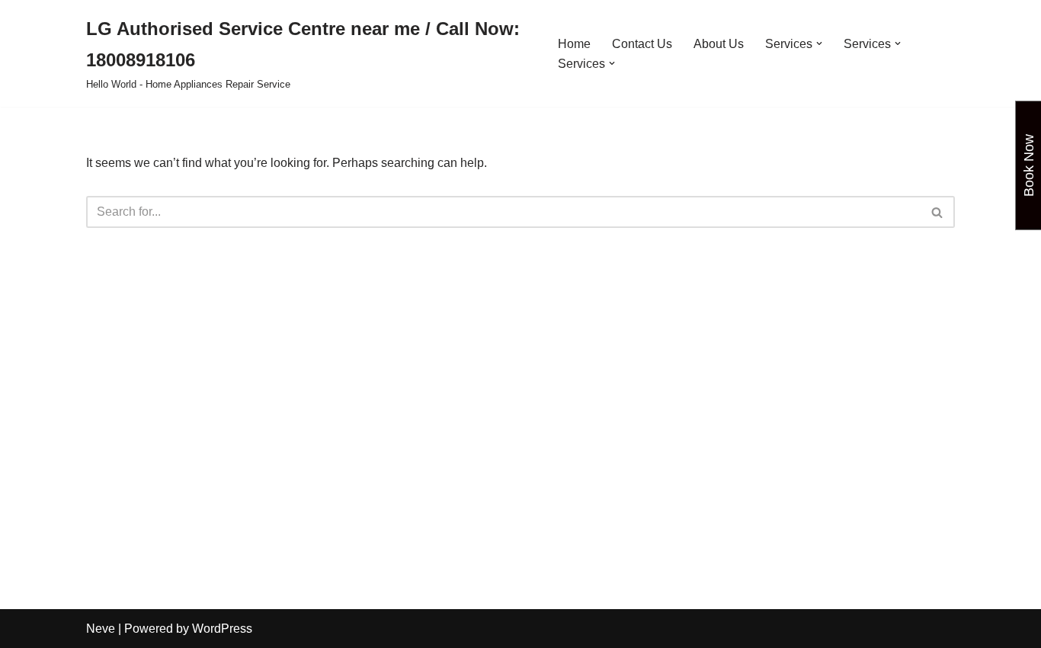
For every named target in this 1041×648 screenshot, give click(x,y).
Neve (100, 628)
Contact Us (642, 43)
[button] (819, 43)
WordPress (222, 628)
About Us (718, 43)
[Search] (938, 212)
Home (574, 43)
